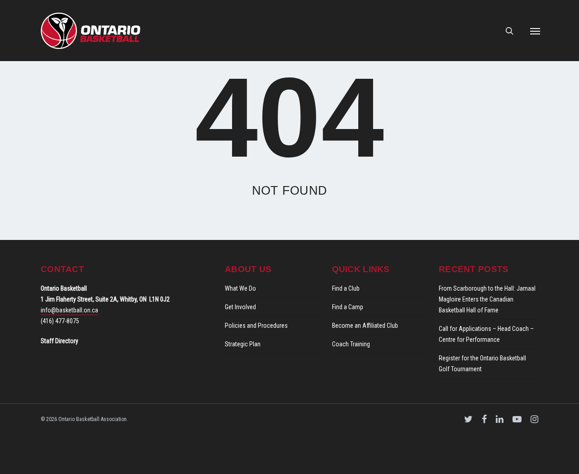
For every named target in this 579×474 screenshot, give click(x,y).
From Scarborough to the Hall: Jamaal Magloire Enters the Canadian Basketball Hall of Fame (487, 299)
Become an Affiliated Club (365, 325)
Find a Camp (347, 307)
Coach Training (351, 344)
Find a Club (346, 288)
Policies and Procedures (256, 325)
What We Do (240, 288)
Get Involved (240, 307)
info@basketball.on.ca (69, 310)
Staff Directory (59, 341)
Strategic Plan (243, 344)
